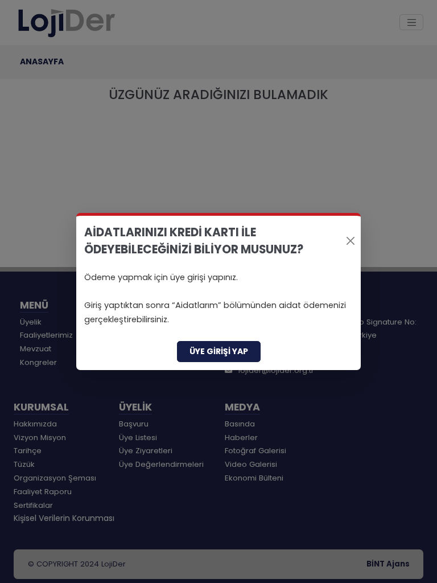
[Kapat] (350, 241)
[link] (218, 291)
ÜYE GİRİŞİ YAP (218, 351)
